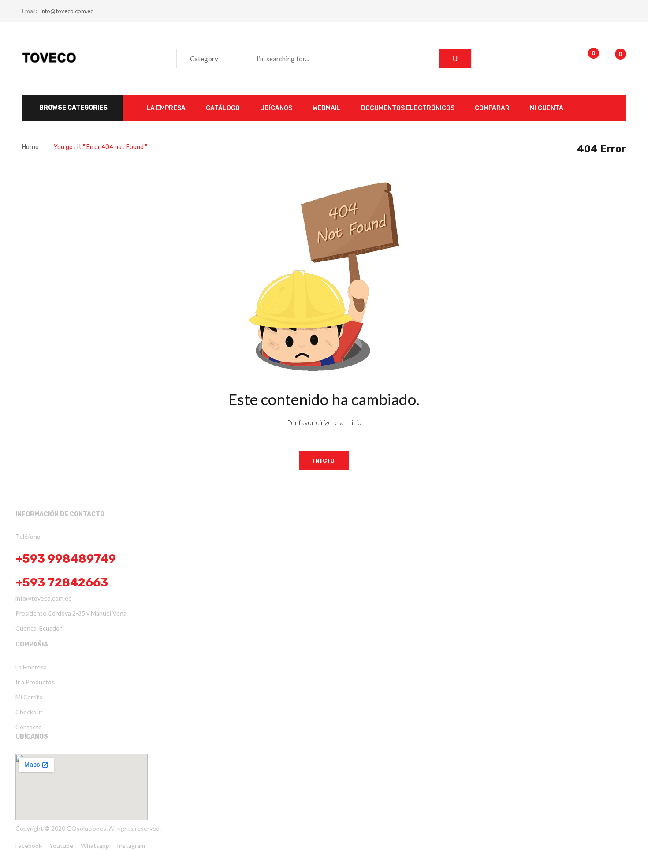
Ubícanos (31, 736)
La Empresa (31, 667)
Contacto (28, 727)
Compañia (31, 644)
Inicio (324, 460)
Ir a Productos (35, 682)
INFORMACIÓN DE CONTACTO (59, 514)
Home (30, 147)
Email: (29, 11)
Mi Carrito (29, 697)
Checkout (29, 712)
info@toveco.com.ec (67, 11)
